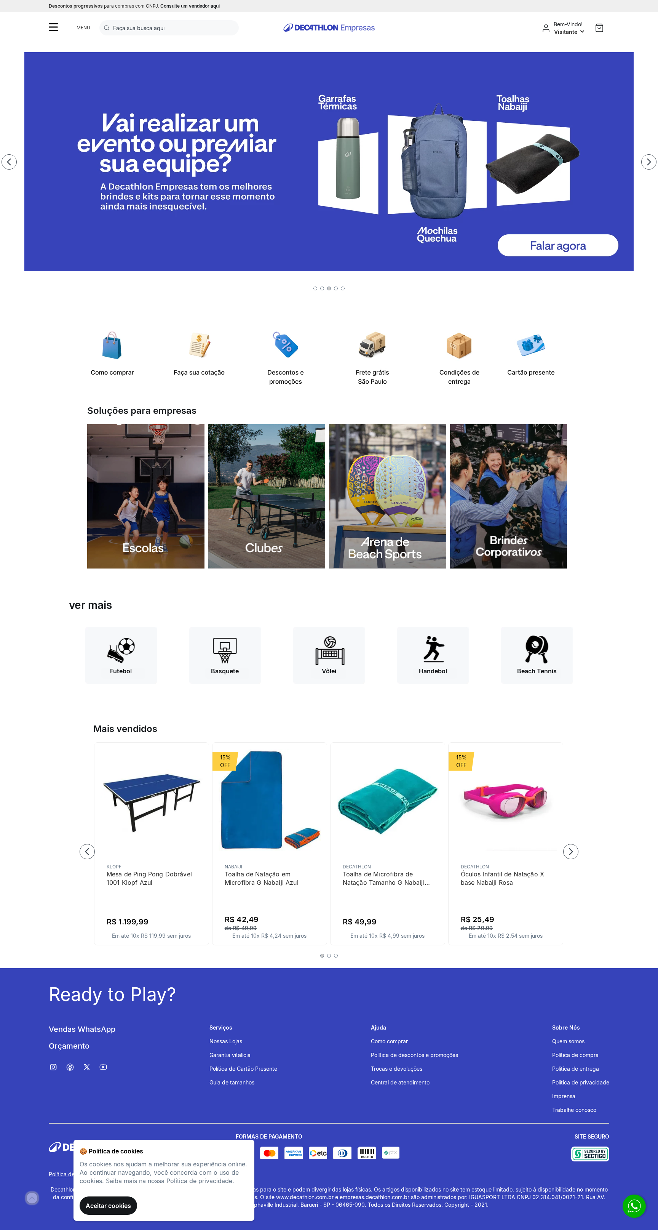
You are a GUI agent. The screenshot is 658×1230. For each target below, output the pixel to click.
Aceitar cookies (108, 1205)
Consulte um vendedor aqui (190, 6)
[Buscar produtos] (108, 27)
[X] (90, 1067)
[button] (315, 288)
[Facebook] (73, 1067)
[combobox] (169, 27)
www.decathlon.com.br (305, 1197)
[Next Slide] (648, 162)
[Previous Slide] (9, 162)
